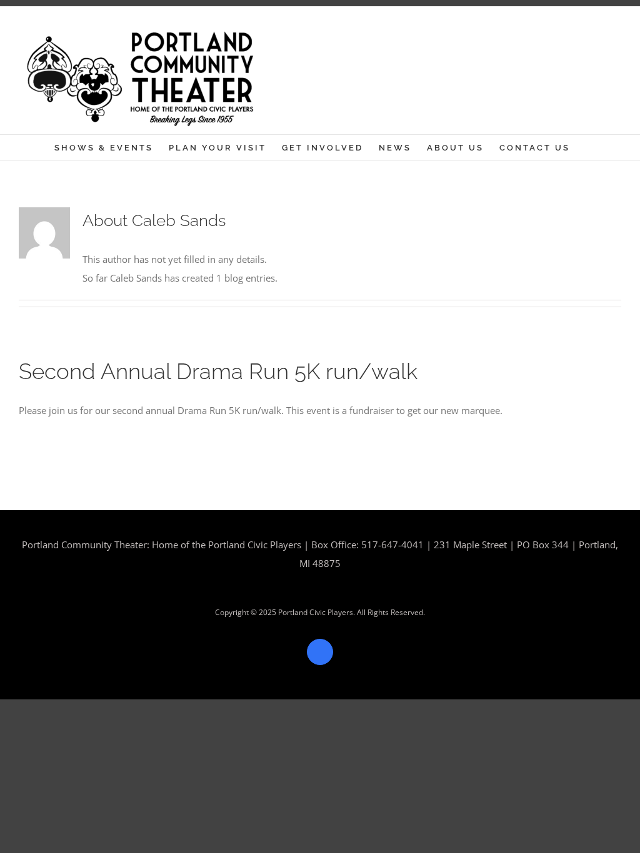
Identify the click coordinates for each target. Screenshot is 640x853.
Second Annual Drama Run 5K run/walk (218, 371)
